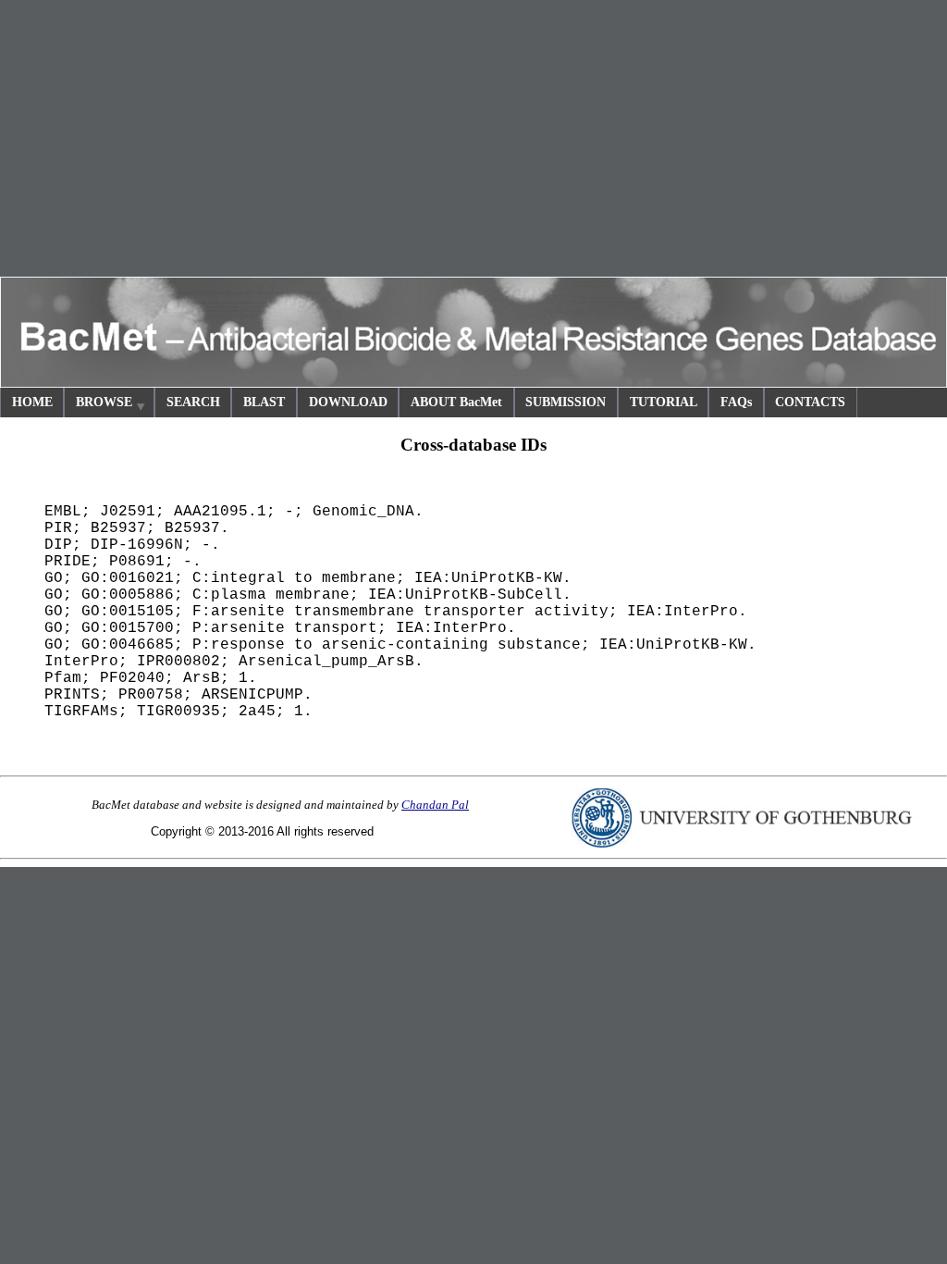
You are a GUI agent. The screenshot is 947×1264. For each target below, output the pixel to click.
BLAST (264, 402)
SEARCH (193, 402)
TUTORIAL (663, 402)
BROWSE (104, 402)
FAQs (736, 402)
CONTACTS (810, 402)
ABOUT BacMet (456, 402)
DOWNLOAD (348, 402)
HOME (32, 402)
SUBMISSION (565, 402)
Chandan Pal (435, 805)
